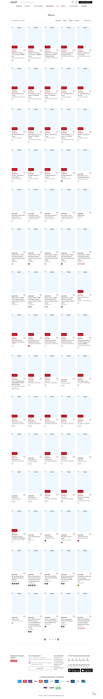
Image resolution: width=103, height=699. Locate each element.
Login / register (85, 2)
